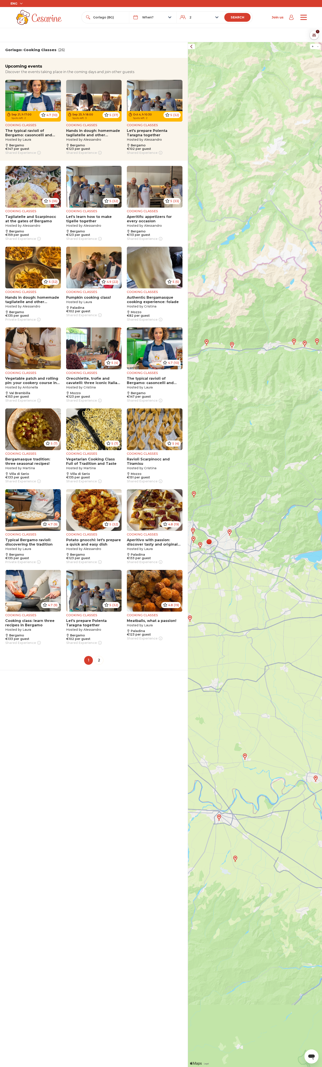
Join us (277, 17)
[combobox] (109, 17)
